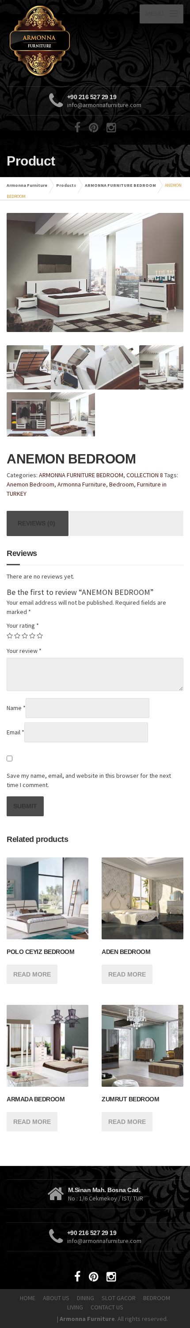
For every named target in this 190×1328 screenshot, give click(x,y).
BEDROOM (156, 1298)
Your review (24, 651)
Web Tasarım (39, 1319)
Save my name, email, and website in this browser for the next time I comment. (89, 780)
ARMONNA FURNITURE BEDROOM (120, 185)
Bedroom (121, 484)
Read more (32, 974)
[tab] (36, 523)
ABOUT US (56, 1298)
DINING (85, 1298)
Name (16, 708)
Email (15, 732)
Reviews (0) (36, 523)
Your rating (23, 625)
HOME (27, 1298)
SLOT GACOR (119, 1298)
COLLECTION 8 (144, 475)
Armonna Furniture (27, 185)
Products (66, 185)
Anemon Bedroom (30, 484)
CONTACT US (107, 1307)
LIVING (75, 1307)
